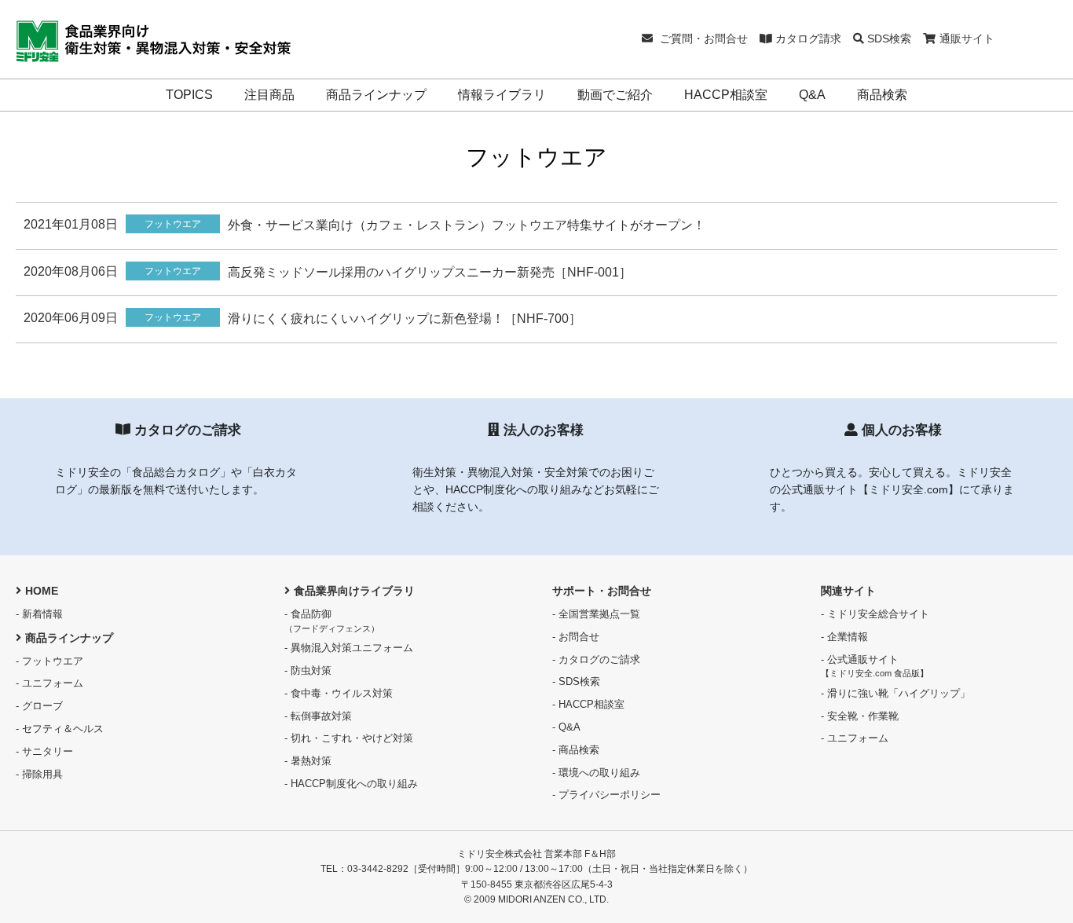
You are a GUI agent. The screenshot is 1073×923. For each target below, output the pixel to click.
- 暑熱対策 (307, 761)
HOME (41, 590)
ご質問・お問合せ (702, 38)
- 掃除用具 (39, 774)
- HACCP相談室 (588, 704)
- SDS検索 (576, 681)
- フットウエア (49, 661)
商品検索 (882, 94)
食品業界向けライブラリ (354, 590)
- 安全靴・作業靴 (860, 716)
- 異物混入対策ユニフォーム (348, 648)
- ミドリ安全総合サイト (875, 614)
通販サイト (966, 38)
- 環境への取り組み (596, 772)
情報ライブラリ (502, 94)
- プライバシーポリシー (606, 794)
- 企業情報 (844, 637)
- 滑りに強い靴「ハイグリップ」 (895, 693)
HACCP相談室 (725, 94)
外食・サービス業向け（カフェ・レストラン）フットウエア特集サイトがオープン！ (466, 225)
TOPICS (189, 94)
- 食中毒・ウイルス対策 (338, 693)
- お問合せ (575, 637)
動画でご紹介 (615, 94)
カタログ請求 (806, 38)
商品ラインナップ (376, 94)
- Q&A (566, 727)
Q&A (812, 94)
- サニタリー (44, 751)
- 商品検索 (575, 750)
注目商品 (269, 94)
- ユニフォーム (49, 683)
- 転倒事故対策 (318, 716)
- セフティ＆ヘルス (60, 728)
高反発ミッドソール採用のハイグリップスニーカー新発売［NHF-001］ (430, 272)
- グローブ (39, 706)
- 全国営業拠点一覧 (596, 614)
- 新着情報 (39, 614)
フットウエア (173, 223)
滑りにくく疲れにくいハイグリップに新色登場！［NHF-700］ (404, 318)
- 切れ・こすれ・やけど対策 (348, 738)
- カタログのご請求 (596, 659)
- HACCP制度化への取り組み (351, 783)
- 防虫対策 (307, 670)
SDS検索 (887, 38)
